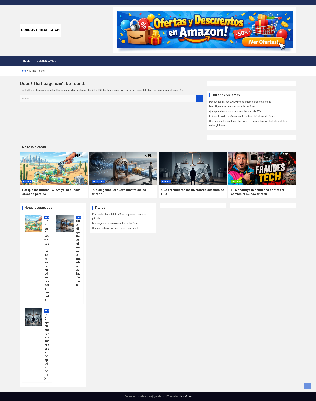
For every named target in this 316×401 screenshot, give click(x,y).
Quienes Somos (46, 60)
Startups (236, 182)
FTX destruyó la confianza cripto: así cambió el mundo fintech (242, 116)
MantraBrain (185, 396)
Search (199, 98)
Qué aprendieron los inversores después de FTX (235, 111)
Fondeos (27, 182)
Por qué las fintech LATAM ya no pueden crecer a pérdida (240, 101)
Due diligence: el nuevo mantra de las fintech (233, 106)
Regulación (98, 182)
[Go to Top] (307, 386)
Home (26, 60)
